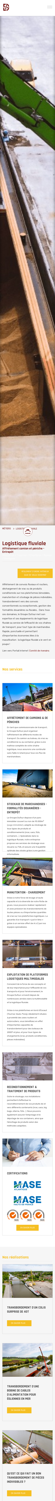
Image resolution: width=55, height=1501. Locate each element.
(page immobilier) (15, 825)
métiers (6, 528)
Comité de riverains (39, 650)
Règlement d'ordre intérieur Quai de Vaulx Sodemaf (35, 573)
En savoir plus (27, 1227)
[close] (49, 7)
